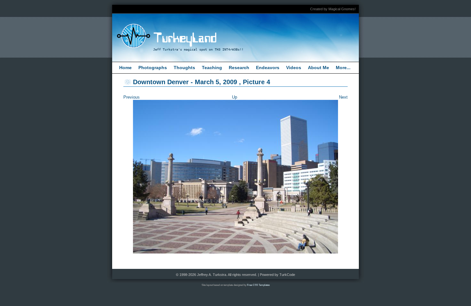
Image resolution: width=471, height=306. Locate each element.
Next (343, 97)
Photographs (152, 67)
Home (125, 67)
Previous (131, 97)
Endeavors (267, 67)
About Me (318, 67)
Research (239, 67)
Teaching (212, 67)
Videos (293, 67)
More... (343, 67)
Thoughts (184, 67)
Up (234, 97)
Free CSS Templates (258, 285)
